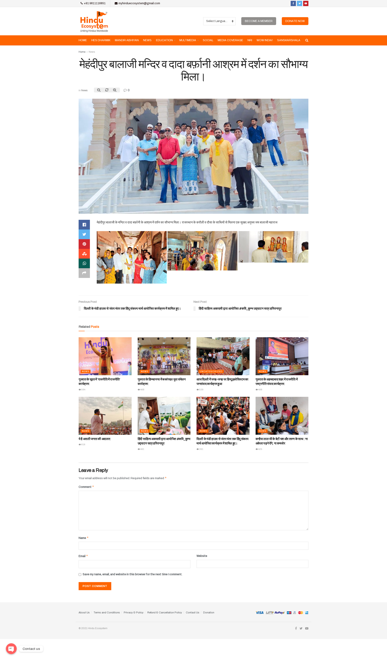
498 (260, 389)
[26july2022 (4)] (132, 257)
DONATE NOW (295, 21)
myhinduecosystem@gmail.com (139, 3)
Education (164, 40)
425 (260, 449)
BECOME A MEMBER (259, 21)
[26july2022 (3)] (202, 250)
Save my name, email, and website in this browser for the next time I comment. (132, 574)
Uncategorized (211, 371)
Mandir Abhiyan (127, 40)
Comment (86, 487)
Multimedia (187, 40)
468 (142, 389)
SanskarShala (288, 40)
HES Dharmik (100, 40)
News (147, 40)
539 (201, 389)
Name (84, 538)
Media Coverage (230, 40)
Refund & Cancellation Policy (164, 612)
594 (83, 389)
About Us (84, 612)
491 (142, 449)
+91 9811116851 (94, 3)
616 (83, 444)
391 (201, 449)
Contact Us (192, 612)
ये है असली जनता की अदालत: (95, 439)
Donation (208, 612)
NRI (250, 40)
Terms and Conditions (107, 612)
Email (83, 556)
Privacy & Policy (134, 612)
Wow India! (265, 40)
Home (83, 40)
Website (202, 555)
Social (208, 40)
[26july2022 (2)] (273, 247)
